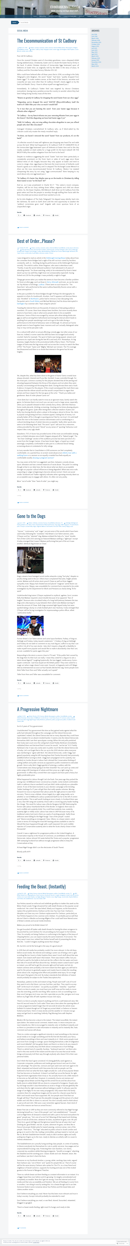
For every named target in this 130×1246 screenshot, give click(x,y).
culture (46, 47)
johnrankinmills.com (65, 6)
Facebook (81, 16)
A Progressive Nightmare (37, 709)
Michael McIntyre (46, 251)
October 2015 (96, 44)
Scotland (69, 719)
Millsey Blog (43, 16)
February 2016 (96, 40)
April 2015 (95, 54)
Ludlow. (42, 285)
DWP (62, 524)
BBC (76, 893)
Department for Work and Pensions (45, 524)
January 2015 (95, 60)
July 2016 (94, 34)
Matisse (44, 526)
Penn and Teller (57, 526)
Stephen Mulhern (73, 897)
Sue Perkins (20, 898)
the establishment (28, 898)
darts (66, 249)
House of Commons (61, 718)
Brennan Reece (38, 249)
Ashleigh (68, 523)
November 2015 (96, 42)
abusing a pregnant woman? (43, 458)
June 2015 (94, 50)
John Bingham (63, 49)
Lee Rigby (37, 897)
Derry (70, 249)
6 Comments (22, 1228)
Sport (71, 248)
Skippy (68, 526)
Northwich (72, 251)
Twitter (89, 16)
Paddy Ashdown (40, 719)
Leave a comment (24, 227)
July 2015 (94, 48)
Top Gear (36, 898)
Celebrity (34, 523)
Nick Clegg (26, 719)
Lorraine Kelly (28, 526)
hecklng (19, 251)
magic (34, 526)
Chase (33, 524)
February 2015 (96, 58)
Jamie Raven (75, 524)
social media (28, 253)
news (27, 51)
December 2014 (96, 62)
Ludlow (39, 251)
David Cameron (40, 895)
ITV (71, 524)
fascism (52, 895)
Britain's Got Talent (26, 524)
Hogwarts (66, 524)
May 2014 (94, 64)
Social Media (20, 49)
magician (39, 526)
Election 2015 (36, 716)
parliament (48, 719)
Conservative (30, 718)
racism (22, 253)
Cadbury (37, 49)
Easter (51, 49)
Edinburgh (74, 249)
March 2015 (95, 56)
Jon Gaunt (24, 897)
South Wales (35, 253)
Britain (32, 47)
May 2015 (94, 52)
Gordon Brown (45, 718)
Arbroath (24, 249)
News (63, 47)
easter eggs (56, 49)
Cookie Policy (36, 1242)
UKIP (22, 721)
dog (56, 524)
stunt (71, 526)
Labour (69, 718)
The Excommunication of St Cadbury (46, 40)
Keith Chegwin (25, 251)
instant (68, 895)
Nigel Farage (33, 719)
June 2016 (94, 36)
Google (57, 895)
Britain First (24, 895)
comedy (36, 47)
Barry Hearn (30, 249)
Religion (75, 47)
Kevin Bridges (33, 251)
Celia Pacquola (50, 249)
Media (60, 47)
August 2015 (95, 46)
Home (35, 16)
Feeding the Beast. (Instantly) (41, 886)
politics (58, 716)
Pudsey (64, 526)
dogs (59, 524)
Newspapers (69, 47)
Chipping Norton (31, 895)
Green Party (52, 718)
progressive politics (61, 719)
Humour (51, 47)
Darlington (62, 249)
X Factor (51, 253)
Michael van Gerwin (56, 251)
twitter (31, 51)
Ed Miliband (37, 718)
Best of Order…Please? (36, 240)
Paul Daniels (49, 526)
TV (18, 249)
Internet (56, 47)
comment (41, 47)
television (76, 248)
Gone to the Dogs (31, 515)
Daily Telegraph (44, 49)
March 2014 (95, 66)
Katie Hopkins (70, 49)
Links (95, 16)
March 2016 (95, 38)
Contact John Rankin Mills (70, 16)
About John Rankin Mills (55, 16)
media (23, 51)
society (26, 49)
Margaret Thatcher (46, 897)
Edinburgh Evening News (55, 258)
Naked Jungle (65, 251)
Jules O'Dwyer (21, 526)
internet (72, 895)
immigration (63, 895)
